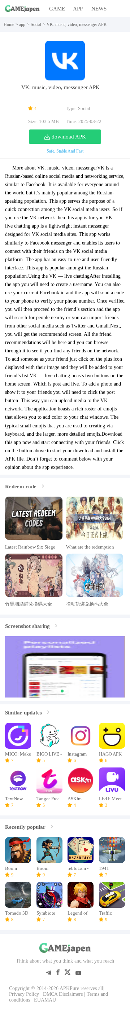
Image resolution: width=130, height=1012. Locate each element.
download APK (69, 136)
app (22, 24)
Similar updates (23, 712)
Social (36, 24)
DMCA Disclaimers (63, 994)
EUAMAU (45, 1000)
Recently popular (25, 827)
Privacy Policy (24, 994)
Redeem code (20, 486)
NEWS (99, 8)
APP (78, 8)
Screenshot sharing (27, 626)
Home (9, 24)
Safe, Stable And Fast (65, 151)
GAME (57, 8)
